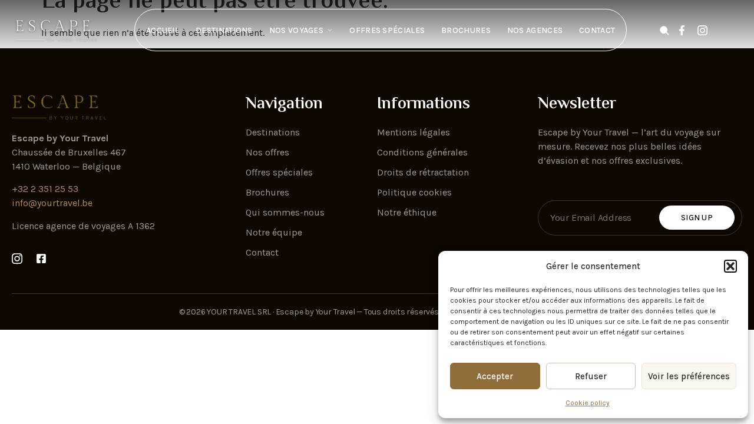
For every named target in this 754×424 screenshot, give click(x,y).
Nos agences (535, 30)
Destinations (224, 30)
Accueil (162, 30)
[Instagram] (705, 30)
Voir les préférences (689, 376)
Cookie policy (588, 403)
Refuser (591, 376)
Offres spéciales (387, 30)
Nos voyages (296, 30)
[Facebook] (684, 30)
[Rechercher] (664, 30)
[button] (730, 266)
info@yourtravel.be (52, 202)
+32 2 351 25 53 (45, 188)
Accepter (495, 376)
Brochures (466, 30)
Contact (597, 30)
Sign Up (697, 218)
